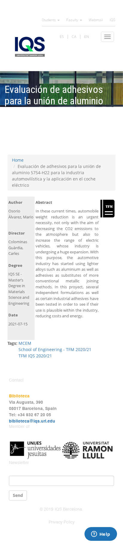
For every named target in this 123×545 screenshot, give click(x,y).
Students (49, 20)
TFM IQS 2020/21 (35, 356)
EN (86, 36)
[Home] (29, 47)
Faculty (72, 20)
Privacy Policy (62, 522)
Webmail (96, 20)
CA (74, 36)
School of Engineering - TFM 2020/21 (55, 349)
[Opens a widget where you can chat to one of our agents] (100, 534)
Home (18, 160)
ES (62, 36)
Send (18, 495)
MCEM (25, 343)
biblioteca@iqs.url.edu (32, 421)
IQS (112, 20)
